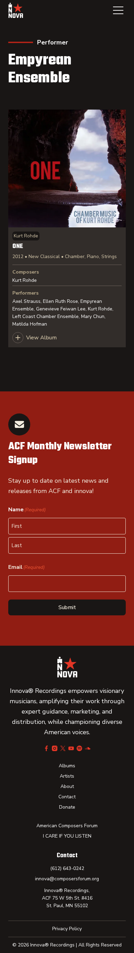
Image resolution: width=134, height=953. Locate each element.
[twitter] (63, 748)
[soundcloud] (87, 748)
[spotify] (79, 748)
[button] (118, 10)
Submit (67, 607)
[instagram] (54, 748)
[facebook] (46, 748)
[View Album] (67, 228)
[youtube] (71, 748)
